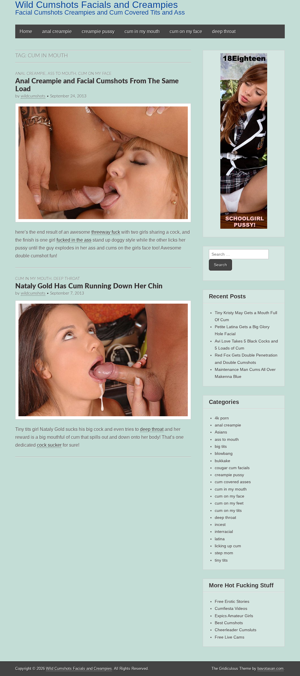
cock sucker (49, 445)
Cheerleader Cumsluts (235, 629)
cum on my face (186, 31)
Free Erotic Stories (232, 601)
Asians (221, 432)
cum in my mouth (142, 31)
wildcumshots (33, 96)
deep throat (224, 31)
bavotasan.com (271, 668)
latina (220, 538)
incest (220, 524)
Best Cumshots (229, 622)
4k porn (222, 418)
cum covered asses (233, 481)
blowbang (224, 453)
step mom (224, 553)
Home (26, 31)
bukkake (222, 460)
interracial (224, 531)
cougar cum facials (232, 467)
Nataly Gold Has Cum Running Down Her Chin (89, 286)
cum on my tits (228, 510)
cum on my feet (229, 503)
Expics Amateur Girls (234, 615)
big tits (221, 446)
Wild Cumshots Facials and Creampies (79, 668)
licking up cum (228, 545)
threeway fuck (105, 232)
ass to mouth (62, 73)
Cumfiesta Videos (231, 608)
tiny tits (221, 560)
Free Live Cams (229, 637)
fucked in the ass (74, 240)
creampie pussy (98, 31)
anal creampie (57, 31)
